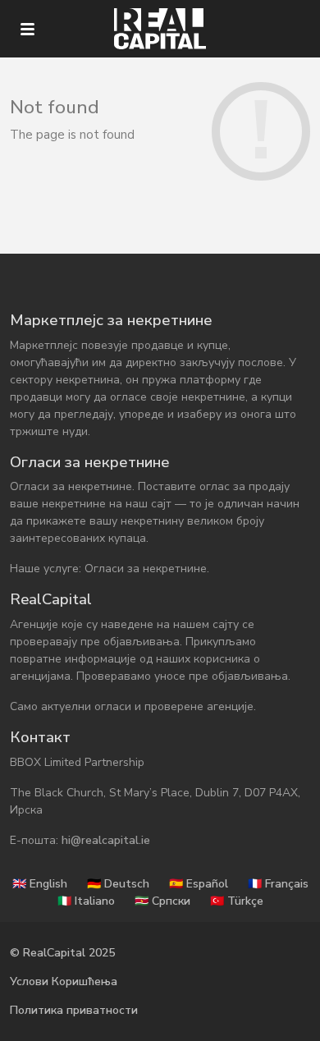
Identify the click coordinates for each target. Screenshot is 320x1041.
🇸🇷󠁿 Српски (162, 901)
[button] (27, 29)
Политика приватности (74, 1010)
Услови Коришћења (63, 981)
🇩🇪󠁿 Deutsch (118, 884)
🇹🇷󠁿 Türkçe (236, 901)
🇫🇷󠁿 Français (278, 884)
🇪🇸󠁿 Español (198, 884)
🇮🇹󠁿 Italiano (86, 901)
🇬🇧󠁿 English (39, 884)
